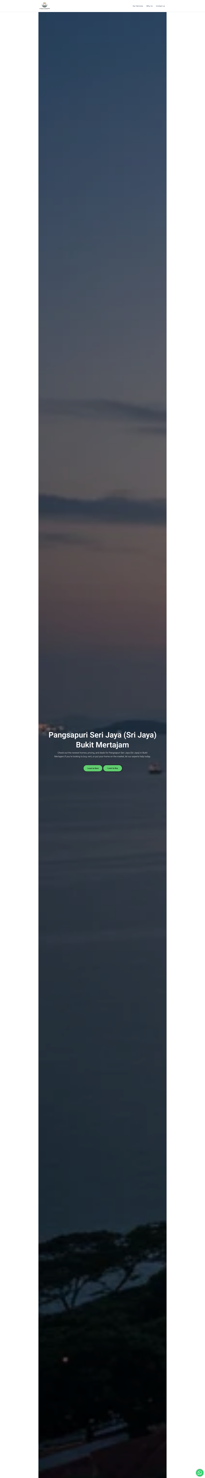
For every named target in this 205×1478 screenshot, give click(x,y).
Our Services (138, 6)
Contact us (160, 6)
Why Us (149, 6)
